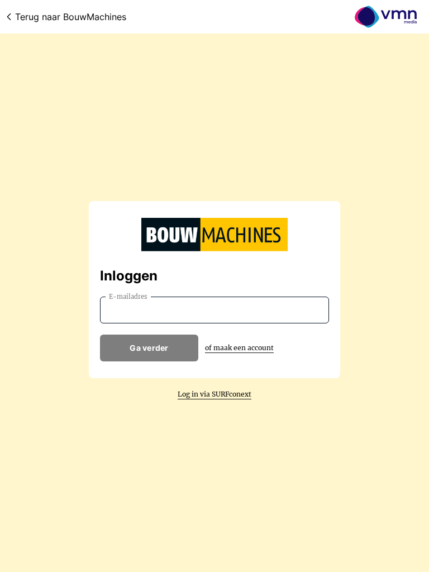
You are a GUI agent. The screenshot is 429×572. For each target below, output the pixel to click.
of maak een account (239, 348)
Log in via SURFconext (214, 394)
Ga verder (149, 347)
